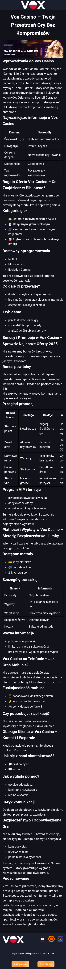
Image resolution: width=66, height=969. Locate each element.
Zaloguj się (20, 964)
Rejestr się (46, 964)
